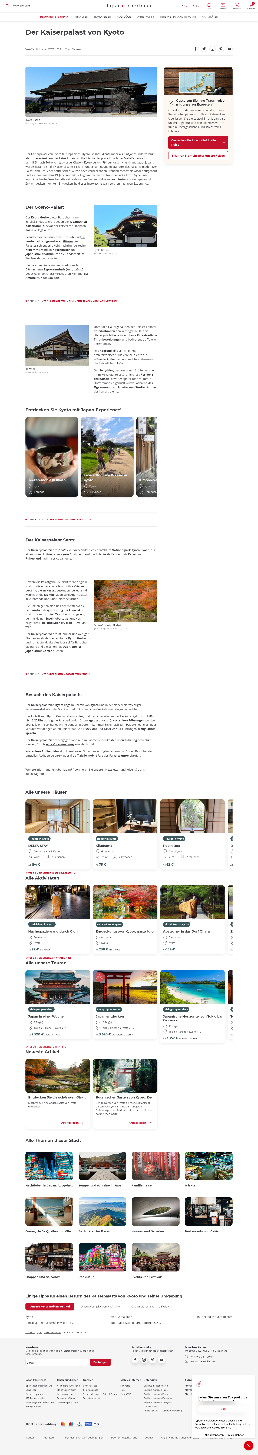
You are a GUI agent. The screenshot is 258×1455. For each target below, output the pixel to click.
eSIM (122, 1390)
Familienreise (142, 1185)
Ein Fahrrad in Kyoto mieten (214, 1317)
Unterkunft (145, 17)
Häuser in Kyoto (39, 838)
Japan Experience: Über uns (38, 1385)
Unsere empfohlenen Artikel (101, 1306)
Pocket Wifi (125, 1394)
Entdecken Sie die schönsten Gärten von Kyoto (57, 1097)
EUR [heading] (195, 6)
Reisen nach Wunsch (67, 1398)
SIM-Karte (125, 1385)
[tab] (49, 1306)
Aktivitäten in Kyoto (42, 924)
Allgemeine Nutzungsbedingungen (181, 1437)
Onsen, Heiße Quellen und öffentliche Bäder (49, 1231)
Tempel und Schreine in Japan (101, 1185)
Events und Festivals (147, 1277)
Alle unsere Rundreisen (68, 1385)
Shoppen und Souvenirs (43, 1277)
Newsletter (30, 1390)
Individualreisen (64, 1394)
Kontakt (30, 1437)
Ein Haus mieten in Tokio (156, 1390)
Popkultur (86, 1277)
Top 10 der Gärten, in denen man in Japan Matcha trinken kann (81, 301)
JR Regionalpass (90, 1390)
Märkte (190, 1185)
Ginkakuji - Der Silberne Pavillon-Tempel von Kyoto (50, 1323)
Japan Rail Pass (90, 1385)
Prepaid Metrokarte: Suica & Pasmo (100, 1394)
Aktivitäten (210, 17)
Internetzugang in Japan (178, 17)
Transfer (81, 17)
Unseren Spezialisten (67, 1402)
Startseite (30, 1332)
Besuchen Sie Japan (54, 17)
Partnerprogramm (34, 1394)
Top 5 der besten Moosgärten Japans (65, 674)
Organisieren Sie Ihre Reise (150, 1306)
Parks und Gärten (52, 1332)
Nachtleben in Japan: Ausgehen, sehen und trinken (49, 1185)
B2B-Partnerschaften (35, 1398)
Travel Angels (150, 1406)
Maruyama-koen (121, 1317)
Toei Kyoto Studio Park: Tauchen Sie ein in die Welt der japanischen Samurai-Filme (136, 1323)
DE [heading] (183, 6)
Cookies (149, 1437)
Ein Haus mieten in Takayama (158, 1402)
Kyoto (29, 1317)
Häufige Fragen (33, 1406)
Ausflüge (124, 17)
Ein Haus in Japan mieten (156, 1385)
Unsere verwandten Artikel (50, 1306)
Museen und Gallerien (148, 1231)
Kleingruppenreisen (41, 1009)
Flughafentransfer (91, 1398)
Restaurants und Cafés (202, 1231)
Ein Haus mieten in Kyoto (156, 1394)
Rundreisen (102, 17)
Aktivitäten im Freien (94, 1231)
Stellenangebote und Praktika (39, 1402)
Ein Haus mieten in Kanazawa (158, 1398)
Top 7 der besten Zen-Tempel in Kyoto (66, 519)
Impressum (49, 1437)
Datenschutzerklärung (124, 1437)
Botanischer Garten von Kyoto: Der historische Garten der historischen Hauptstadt (125, 1097)
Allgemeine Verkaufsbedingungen (84, 1437)
